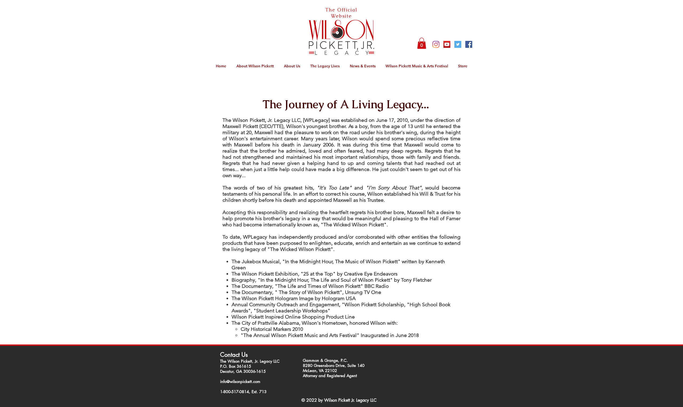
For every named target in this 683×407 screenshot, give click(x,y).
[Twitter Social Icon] (457, 44)
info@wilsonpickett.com (240, 381)
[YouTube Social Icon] (446, 44)
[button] (421, 43)
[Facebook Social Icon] (468, 44)
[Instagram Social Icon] (435, 44)
